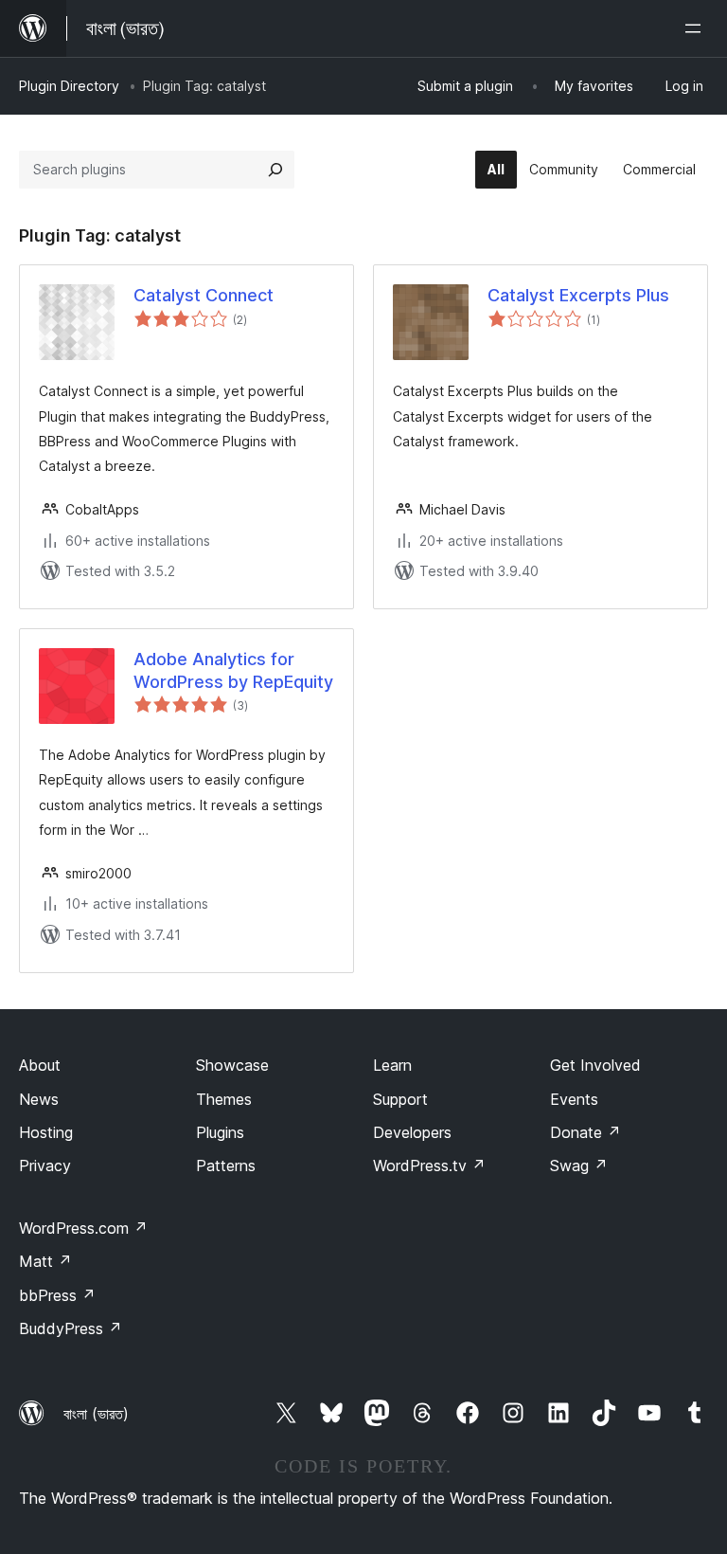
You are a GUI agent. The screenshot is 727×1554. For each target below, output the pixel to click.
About (40, 1065)
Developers (412, 1132)
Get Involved (595, 1065)
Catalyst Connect (203, 295)
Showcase (232, 1065)
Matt (45, 1261)
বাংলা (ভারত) (96, 1413)
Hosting (46, 1132)
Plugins (220, 1132)
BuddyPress (70, 1328)
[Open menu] (696, 28)
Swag (579, 1165)
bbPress (57, 1295)
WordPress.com (83, 1228)
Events (574, 1099)
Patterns (226, 1165)
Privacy (45, 1165)
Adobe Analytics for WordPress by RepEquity (233, 670)
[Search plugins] (275, 170)
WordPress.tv (429, 1165)
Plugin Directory (69, 86)
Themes (224, 1099)
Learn (392, 1065)
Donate (585, 1132)
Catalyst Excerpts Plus (578, 295)
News (39, 1099)
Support (400, 1099)
